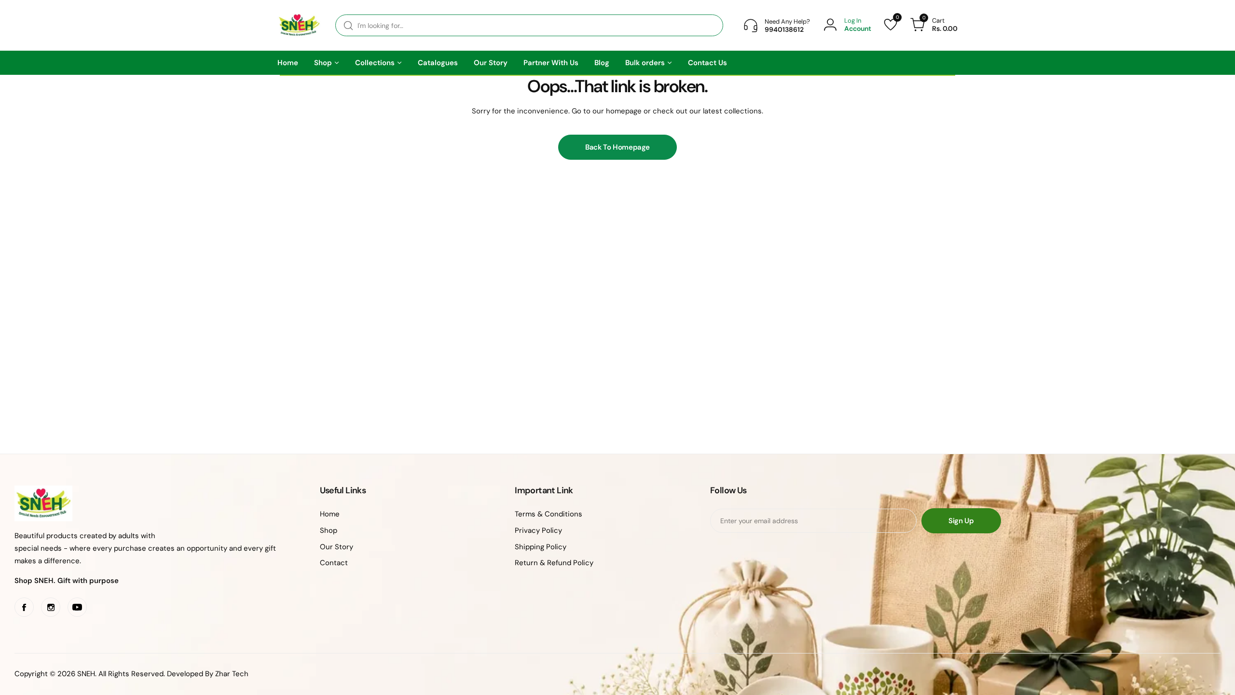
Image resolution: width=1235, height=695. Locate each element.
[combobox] (529, 25)
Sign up (961, 521)
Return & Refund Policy (554, 563)
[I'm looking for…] (348, 25)
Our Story (336, 547)
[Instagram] (50, 607)
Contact (334, 563)
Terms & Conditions (548, 514)
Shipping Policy (540, 547)
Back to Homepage (617, 147)
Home (330, 514)
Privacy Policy (538, 530)
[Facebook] (24, 607)
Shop (328, 530)
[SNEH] (299, 25)
